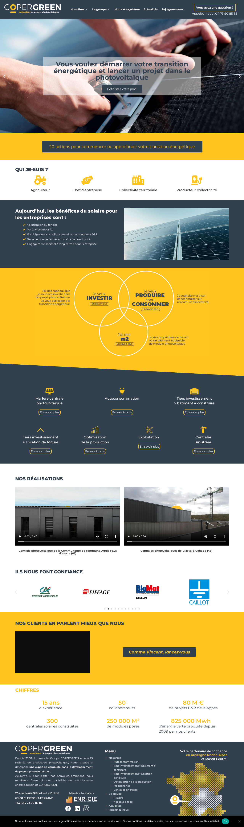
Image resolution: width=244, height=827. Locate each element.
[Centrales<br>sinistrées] (203, 429)
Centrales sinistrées (125, 789)
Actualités (151, 9)
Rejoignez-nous (172, 9)
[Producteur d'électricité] (196, 180)
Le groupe (115, 793)
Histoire (118, 797)
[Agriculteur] (40, 180)
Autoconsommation (126, 761)
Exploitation (149, 437)
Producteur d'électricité (197, 190)
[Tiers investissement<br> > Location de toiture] (40, 429)
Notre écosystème (127, 9)
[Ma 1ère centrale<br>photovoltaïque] (49, 391)
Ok (225, 821)
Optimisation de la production (132, 781)
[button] (215, 7)
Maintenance (122, 785)
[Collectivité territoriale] (138, 180)
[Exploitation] (149, 429)
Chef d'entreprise (87, 190)
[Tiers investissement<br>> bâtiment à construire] (194, 391)
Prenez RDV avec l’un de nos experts (122, 85)
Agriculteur (40, 190)
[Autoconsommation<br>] (122, 391)
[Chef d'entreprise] (87, 180)
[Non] (239, 821)
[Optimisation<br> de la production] (95, 429)
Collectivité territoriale (138, 190)
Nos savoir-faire (123, 801)
